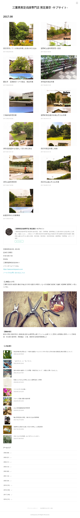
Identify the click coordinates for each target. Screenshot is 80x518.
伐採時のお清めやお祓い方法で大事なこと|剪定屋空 (28, 427)
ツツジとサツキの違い (20, 389)
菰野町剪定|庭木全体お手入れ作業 (53, 115)
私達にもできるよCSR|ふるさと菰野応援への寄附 (28, 380)
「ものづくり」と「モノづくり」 (23, 361)
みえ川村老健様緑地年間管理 (22, 408)
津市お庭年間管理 (10, 182)
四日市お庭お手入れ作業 (50, 182)
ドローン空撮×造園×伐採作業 (22, 398)
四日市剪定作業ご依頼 (49, 148)
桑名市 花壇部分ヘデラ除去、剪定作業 (18, 81)
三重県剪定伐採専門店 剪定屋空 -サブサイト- (40, 7)
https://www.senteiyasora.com (13, 269)
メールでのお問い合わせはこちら (14, 272)
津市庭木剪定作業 (47, 81)
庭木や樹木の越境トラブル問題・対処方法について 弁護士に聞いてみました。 (36, 370)
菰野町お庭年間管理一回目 (51, 48)
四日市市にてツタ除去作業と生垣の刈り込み (20, 48)
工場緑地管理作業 (10, 115)
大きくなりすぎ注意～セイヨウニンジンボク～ (27, 436)
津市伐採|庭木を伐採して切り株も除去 (17, 148)
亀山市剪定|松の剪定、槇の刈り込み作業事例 (26, 417)
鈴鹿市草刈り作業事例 (11, 215)
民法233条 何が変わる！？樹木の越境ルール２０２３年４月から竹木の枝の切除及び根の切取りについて (43, 351)
